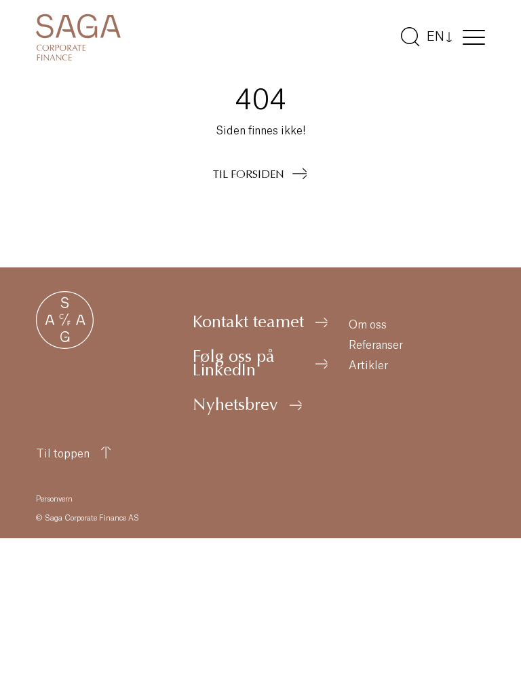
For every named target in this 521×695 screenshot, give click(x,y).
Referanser (376, 345)
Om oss (368, 325)
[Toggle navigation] (474, 40)
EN (435, 37)
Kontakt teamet (248, 324)
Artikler (368, 365)
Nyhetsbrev (235, 406)
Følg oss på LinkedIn (234, 365)
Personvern (54, 499)
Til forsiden (248, 175)
